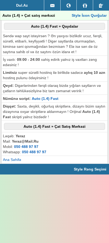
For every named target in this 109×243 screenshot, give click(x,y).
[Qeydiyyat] (101, 5)
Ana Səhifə (12, 159)
